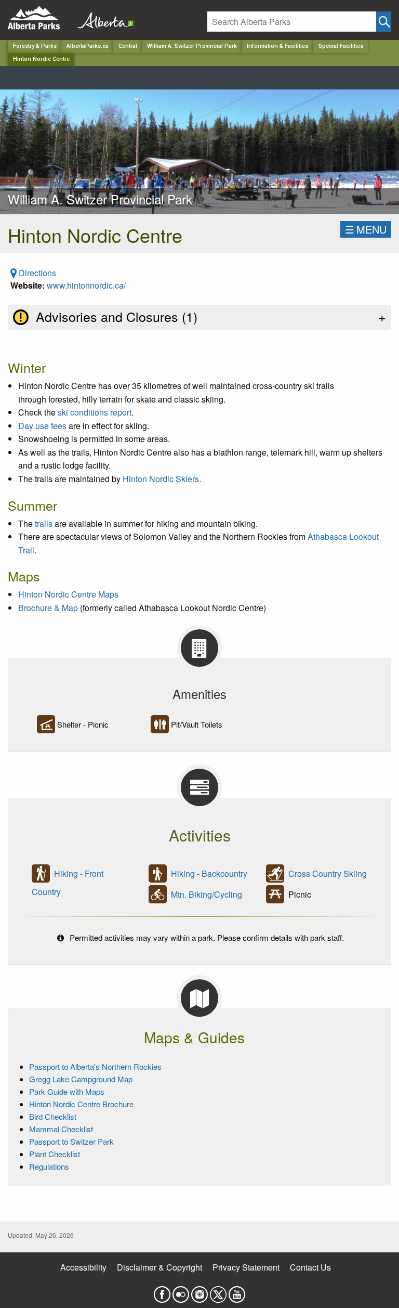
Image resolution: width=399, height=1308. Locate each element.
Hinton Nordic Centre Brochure (81, 1103)
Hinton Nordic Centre (41, 59)
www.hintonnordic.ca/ (86, 285)
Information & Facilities (277, 46)
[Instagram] (199, 1291)
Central (127, 46)
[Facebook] (162, 1291)
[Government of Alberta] (102, 18)
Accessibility (83, 1267)
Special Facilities (340, 46)
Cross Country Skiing (327, 873)
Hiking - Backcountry (209, 873)
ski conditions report (94, 412)
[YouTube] (237, 1291)
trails (43, 523)
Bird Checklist (52, 1116)
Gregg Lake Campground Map (80, 1078)
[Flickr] (180, 1291)
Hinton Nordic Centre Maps (68, 594)
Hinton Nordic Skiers (161, 479)
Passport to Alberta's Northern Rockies (95, 1066)
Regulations (49, 1166)
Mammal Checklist (61, 1128)
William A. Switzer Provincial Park (192, 46)
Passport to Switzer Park (71, 1141)
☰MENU (366, 229)
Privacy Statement (246, 1267)
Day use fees (42, 426)
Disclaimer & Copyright (159, 1267)
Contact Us (310, 1267)
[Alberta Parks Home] (40, 18)
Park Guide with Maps (66, 1091)
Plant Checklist (54, 1153)
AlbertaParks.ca (87, 46)
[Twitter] (218, 1291)
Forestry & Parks (35, 46)
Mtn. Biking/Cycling (206, 894)
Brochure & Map (48, 608)
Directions (36, 273)
